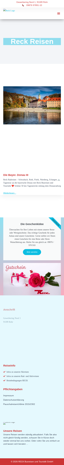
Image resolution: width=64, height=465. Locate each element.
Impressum (8, 395)
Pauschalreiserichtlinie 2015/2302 (19, 404)
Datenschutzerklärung (13, 400)
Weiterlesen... (9, 193)
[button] (58, 13)
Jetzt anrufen (32, 252)
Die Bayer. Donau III (15, 175)
